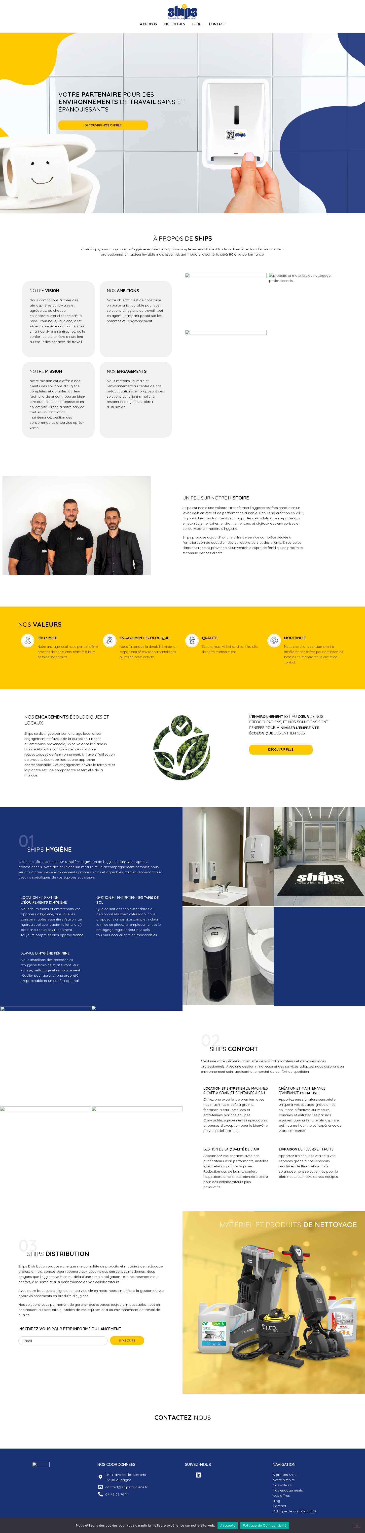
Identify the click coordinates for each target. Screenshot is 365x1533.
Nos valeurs (282, 1485)
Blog (197, 24)
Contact (217, 24)
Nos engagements (288, 1490)
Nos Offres (174, 24)
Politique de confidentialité (294, 1511)
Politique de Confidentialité (265, 1525)
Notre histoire (284, 1480)
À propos (148, 24)
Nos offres (281, 1495)
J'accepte (227, 1525)
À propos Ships (285, 1474)
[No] (357, 1525)
